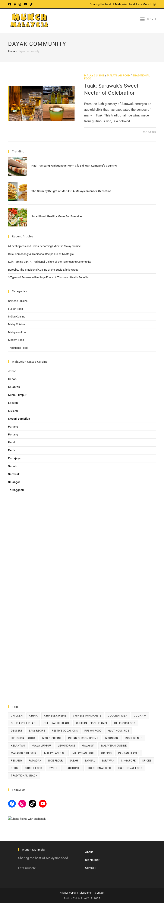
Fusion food (92, 730)
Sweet (53, 768)
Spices (146, 760)
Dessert (16, 730)
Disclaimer (92, 859)
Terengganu (16, 490)
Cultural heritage (57, 723)
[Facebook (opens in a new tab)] (10, 4)
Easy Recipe (37, 730)
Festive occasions (65, 730)
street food (33, 768)
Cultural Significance (92, 723)
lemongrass (66, 745)
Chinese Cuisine (18, 300)
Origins (106, 753)
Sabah (12, 466)
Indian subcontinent (83, 738)
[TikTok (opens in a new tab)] (31, 4)
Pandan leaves (128, 753)
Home (11, 51)
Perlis (12, 450)
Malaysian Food (118, 75)
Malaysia (88, 745)
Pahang (13, 426)
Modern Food (16, 339)
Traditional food (130, 768)
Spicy (14, 768)
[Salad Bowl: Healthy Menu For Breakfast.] (17, 217)
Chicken (17, 715)
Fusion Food (15, 308)
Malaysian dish (55, 753)
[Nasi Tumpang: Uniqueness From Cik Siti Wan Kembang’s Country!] (17, 166)
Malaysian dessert (24, 753)
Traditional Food (18, 347)
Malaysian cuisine (114, 745)
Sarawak (14, 474)
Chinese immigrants (87, 715)
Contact (90, 867)
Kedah (12, 379)
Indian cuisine (52, 738)
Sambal (90, 760)
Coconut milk (117, 715)
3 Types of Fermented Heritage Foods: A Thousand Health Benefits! (48, 277)
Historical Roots (23, 738)
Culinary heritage (24, 723)
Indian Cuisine (16, 316)
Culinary (140, 715)
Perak (12, 442)
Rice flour (55, 760)
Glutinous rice (118, 730)
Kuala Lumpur (17, 394)
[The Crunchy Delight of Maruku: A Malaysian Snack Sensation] (17, 191)
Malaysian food (83, 753)
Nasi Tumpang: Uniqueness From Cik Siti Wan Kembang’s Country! (74, 165)
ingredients (133, 738)
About (89, 852)
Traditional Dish (99, 768)
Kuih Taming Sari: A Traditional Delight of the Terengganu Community (49, 261)
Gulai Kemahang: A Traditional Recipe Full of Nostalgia (41, 254)
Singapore (128, 760)
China (33, 715)
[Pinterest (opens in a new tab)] (14, 4)
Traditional (72, 768)
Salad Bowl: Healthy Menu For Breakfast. (58, 216)
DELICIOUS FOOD (124, 723)
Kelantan (14, 387)
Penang (13, 434)
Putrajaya (14, 458)
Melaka (13, 410)
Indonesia (112, 738)
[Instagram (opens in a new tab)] (19, 4)
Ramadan (35, 760)
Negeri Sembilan (19, 418)
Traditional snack (24, 775)
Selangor (14, 482)
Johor (12, 371)
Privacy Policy (68, 892)
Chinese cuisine (55, 715)
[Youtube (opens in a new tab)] (25, 4)
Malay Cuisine (94, 75)
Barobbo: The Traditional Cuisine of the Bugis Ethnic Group (43, 269)
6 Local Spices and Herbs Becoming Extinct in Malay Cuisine (44, 246)
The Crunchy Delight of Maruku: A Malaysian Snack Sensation (71, 191)
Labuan (13, 402)
